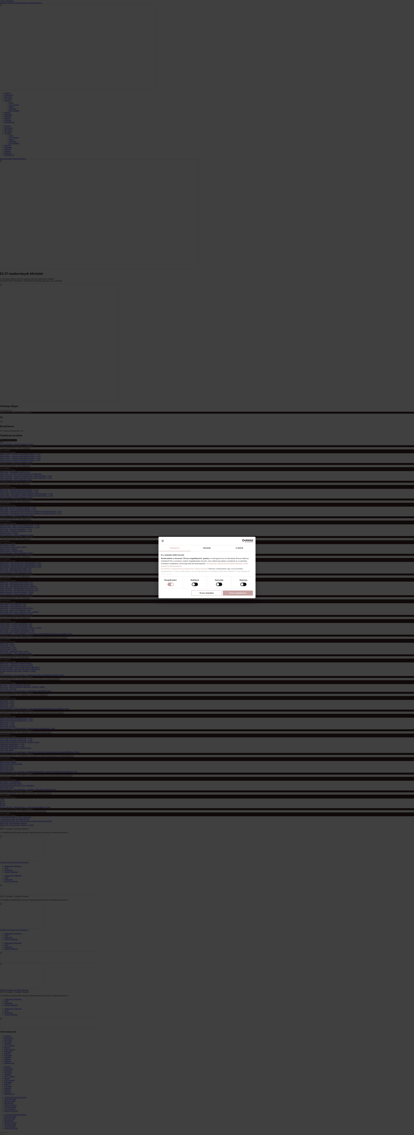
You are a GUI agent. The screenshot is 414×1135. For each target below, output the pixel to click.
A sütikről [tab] (239, 548)
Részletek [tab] (207, 548)
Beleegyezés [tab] (174, 548)
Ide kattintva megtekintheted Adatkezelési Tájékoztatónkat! (184, 569)
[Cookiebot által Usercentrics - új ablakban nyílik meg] (243, 541)
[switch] (195, 584)
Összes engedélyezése (237, 593)
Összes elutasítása (207, 593)
